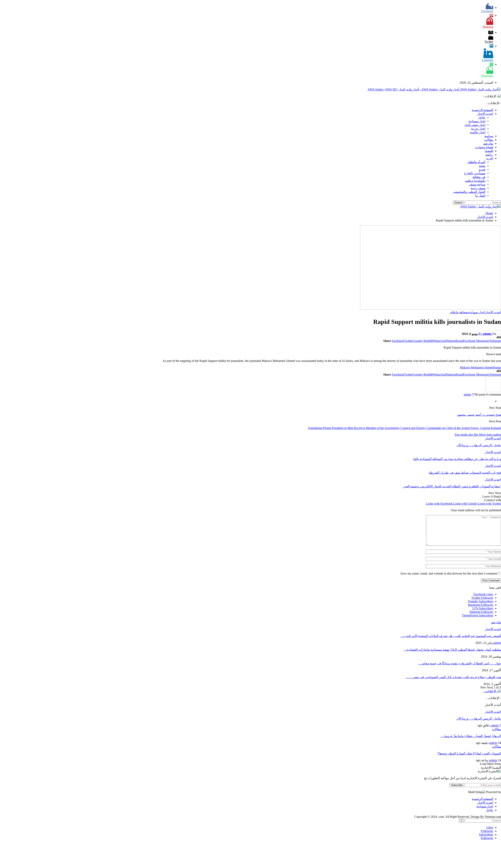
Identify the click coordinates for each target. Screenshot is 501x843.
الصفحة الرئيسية (482, 110)
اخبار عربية (478, 128)
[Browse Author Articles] (493, 391)
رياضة (489, 154)
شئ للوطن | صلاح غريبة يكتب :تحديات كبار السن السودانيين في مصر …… (453, 677)
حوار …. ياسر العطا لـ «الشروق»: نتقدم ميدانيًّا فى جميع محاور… (459, 663)
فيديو (482, 169)
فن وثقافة (478, 177)
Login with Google (465, 503)
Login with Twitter (489, 503)
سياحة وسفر (477, 184)
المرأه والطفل (476, 162)
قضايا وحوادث (484, 147)
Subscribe (456, 785)
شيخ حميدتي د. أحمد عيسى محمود (479, 414)
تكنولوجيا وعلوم (475, 180)
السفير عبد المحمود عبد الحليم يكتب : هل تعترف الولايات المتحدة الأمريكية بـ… (450, 636)
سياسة (488, 136)
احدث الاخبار (485, 113)
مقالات (488, 139)
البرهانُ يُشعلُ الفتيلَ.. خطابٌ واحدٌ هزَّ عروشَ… (470, 736)
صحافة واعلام (459, 312)
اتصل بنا (480, 195)
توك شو (488, 143)
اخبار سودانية (477, 121)
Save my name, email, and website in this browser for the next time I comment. (448, 573)
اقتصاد (489, 151)
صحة (482, 165)
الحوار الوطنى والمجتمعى (469, 191)
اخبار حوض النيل (474, 124)
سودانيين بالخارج (474, 173)
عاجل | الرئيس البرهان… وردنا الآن (478, 718)
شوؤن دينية (478, 188)
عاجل (481, 117)
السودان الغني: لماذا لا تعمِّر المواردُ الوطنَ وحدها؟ (469, 753)
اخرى (489, 158)
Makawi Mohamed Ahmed (476, 367)
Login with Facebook (439, 503)
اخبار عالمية (477, 132)
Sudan (497, 367)
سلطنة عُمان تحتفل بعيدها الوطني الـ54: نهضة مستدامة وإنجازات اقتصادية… (452, 649)
